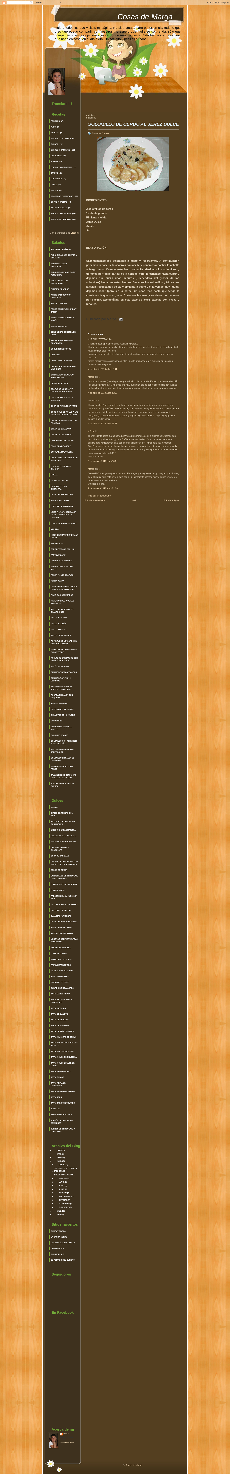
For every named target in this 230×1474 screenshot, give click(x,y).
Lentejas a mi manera (62, 506)
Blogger (74, 233)
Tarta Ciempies (58, 1008)
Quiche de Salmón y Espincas (61, 679)
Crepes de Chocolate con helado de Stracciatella (64, 863)
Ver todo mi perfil (67, 1443)
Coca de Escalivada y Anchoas (62, 399)
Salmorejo (56, 721)
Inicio (134, 500)
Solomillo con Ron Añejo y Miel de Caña (64, 742)
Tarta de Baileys (59, 1014)
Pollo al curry (59, 618)
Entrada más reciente (94, 500)
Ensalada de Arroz (61, 446)
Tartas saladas (59, 208)
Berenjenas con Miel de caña (63, 333)
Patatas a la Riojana (61, 561)
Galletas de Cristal (61, 910)
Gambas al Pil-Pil (59, 481)
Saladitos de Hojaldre (63, 715)
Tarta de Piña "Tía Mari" (63, 1031)
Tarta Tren (56, 1097)
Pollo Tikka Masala (61, 635)
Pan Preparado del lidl (63, 549)
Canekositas (57, 1248)
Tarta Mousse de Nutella (64, 1057)
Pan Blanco (57, 543)
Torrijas (55, 1109)
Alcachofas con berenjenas (59, 282)
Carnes (54, 144)
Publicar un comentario (99, 496)
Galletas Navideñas (61, 916)
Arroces (55, 121)
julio (61, 1189)
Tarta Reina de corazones (58, 1084)
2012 (59, 1215)
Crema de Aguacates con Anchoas (64, 421)
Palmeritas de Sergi (61, 959)
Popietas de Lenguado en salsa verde (64, 650)
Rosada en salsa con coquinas (62, 696)
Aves (53, 127)
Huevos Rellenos (60, 501)
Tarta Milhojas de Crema (63, 1037)
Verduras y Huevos (61, 219)
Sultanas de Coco (60, 982)
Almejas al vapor (60, 289)
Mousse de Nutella (61, 948)
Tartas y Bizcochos (61, 213)
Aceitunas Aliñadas (61, 249)
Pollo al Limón (58, 624)
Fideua (54, 475)
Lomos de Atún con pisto (63, 523)
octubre (63, 1200)
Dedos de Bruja (59, 870)
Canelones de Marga (61, 360)
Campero (55, 355)
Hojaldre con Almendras (64, 922)
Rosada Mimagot (59, 703)
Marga (66, 1434)
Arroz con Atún (59, 303)
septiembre (65, 1196)
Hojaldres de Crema (61, 928)
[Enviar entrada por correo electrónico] (120, 319)
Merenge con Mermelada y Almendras (64, 940)
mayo (61, 1182)
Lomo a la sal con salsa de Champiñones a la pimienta (63, 514)
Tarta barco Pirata (60, 994)
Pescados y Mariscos (62, 196)
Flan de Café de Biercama (64, 884)
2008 (59, 1154)
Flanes (54, 161)
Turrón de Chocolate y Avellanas (63, 1130)
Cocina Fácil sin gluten (63, 1243)
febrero (63, 1178)
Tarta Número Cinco (61, 1071)
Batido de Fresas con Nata (62, 814)
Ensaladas (56, 156)
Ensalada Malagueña (62, 452)
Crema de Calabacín (61, 429)
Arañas (54, 807)
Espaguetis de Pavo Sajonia (61, 467)
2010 (59, 1161)
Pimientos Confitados (62, 595)
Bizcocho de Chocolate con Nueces (63, 822)
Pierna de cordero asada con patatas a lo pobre (64, 588)
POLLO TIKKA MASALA (64, 1175)
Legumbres (56, 179)
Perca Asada (57, 581)
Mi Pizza (55, 529)
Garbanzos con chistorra (59, 487)
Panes (54, 185)
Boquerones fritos (61, 349)
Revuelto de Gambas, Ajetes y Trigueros (62, 688)
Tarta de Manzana (60, 1025)
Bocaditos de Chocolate (63, 842)
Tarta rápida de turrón (63, 1091)
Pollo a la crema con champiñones (62, 610)
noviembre (64, 1204)
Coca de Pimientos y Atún (64, 406)
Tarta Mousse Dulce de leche (63, 1064)
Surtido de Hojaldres (62, 988)
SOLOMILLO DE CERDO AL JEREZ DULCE (133, 124)
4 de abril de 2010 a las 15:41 (102, 369)
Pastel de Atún (58, 555)
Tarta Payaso (57, 1077)
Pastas (54, 190)
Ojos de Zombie (59, 953)
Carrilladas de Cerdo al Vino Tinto (64, 367)
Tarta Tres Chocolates (63, 1103)
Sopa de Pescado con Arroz (62, 767)
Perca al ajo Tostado (62, 575)
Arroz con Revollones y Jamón (64, 310)
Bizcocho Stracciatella (63, 830)
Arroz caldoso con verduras (61, 296)
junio (61, 1186)
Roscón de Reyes (60, 977)
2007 (59, 1150)
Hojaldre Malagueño (62, 495)
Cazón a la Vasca (59, 383)
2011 (59, 1211)
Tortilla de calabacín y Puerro (63, 784)
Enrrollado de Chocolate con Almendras (64, 877)
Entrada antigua (171, 500)
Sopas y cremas (59, 202)
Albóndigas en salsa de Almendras (63, 273)
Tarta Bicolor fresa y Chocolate (62, 1001)
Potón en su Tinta (60, 666)
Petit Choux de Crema (62, 971)
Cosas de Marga (145, 16)
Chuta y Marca (58, 1231)
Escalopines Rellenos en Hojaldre (64, 459)
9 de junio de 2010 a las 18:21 (103, 461)
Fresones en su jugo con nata (64, 897)
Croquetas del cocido (62, 440)
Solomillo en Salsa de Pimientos (62, 759)
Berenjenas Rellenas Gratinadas (62, 341)
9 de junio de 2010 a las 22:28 (103, 488)
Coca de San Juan (60, 856)
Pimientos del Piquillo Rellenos (62, 602)
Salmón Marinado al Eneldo (61, 728)
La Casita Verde (59, 1237)
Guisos (54, 173)
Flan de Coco (58, 890)
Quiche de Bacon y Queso (64, 672)
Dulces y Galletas (60, 150)
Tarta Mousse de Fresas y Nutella (64, 1044)
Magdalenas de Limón (62, 933)
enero (62, 1165)
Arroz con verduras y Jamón (62, 319)
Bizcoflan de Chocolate (63, 836)
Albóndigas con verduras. (59, 265)
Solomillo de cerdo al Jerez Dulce (63, 750)
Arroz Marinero (59, 326)
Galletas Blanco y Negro (64, 904)
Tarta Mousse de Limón (62, 1051)
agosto (63, 1193)
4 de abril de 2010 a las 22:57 (102, 423)
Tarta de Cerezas (60, 1020)
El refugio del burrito (63, 1260)
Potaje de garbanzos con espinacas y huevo (64, 659)
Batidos (55, 133)
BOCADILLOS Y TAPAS (61, 138)
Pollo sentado (58, 629)
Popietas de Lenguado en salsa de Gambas (64, 642)
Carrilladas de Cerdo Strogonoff (62, 376)
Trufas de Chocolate (62, 1114)
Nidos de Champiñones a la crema (64, 536)
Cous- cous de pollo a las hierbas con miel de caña (64, 413)
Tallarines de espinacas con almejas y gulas (63, 776)
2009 (59, 1157)
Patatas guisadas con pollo (62, 567)
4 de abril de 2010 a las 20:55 (102, 393)
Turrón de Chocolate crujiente (62, 1121)
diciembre (64, 1207)
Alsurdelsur (57, 1254)
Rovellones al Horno (62, 709)
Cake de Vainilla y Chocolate (60, 848)
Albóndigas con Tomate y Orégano (64, 256)
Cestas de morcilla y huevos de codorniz (62, 390)
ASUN (91, 431)
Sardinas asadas (59, 735)
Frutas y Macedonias (61, 167)
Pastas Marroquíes (61, 965)
